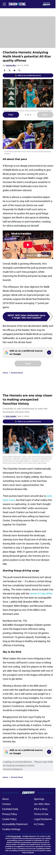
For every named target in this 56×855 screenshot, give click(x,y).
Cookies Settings (11, 829)
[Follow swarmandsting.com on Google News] (49, 352)
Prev (10, 114)
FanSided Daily (10, 809)
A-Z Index (39, 824)
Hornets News (17, 373)
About (5, 799)
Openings (39, 799)
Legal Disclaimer (43, 819)
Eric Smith (11, 416)
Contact (6, 804)
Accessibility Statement (15, 824)
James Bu (11, 65)
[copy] (19, 70)
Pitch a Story (41, 809)
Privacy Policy (9, 814)
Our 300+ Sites (42, 804)
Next (45, 114)
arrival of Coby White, (41, 593)
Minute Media (16, 836)
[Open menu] (4, 4)
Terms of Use (41, 814)
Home (5, 373)
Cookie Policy (9, 819)
